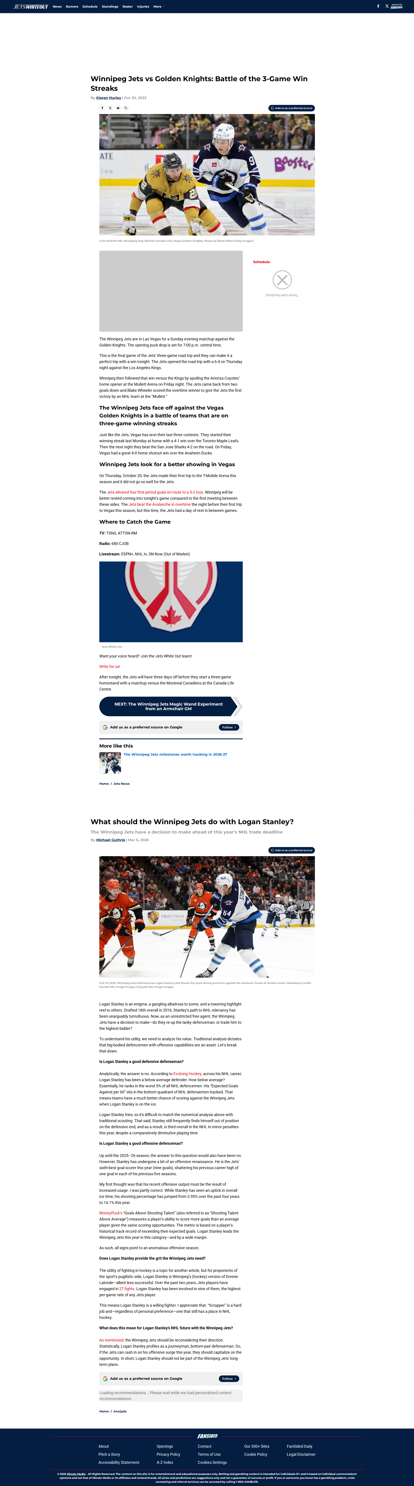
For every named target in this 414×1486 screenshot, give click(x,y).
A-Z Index (165, 1462)
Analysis (119, 1411)
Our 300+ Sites (256, 1446)
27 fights (126, 1288)
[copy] (126, 108)
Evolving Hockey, (187, 1073)
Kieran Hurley (108, 98)
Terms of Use (209, 1454)
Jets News (121, 784)
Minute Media (76, 1474)
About (103, 1446)
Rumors (72, 6)
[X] (387, 6)
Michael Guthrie (110, 840)
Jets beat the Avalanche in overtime (160, 504)
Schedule (90, 6)
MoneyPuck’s (111, 1213)
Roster (128, 6)
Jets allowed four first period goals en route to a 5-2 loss (155, 492)
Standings (110, 6)
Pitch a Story (109, 1454)
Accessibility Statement (118, 1462)
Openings (165, 1446)
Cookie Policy (255, 1454)
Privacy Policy (168, 1454)
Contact (204, 1446)
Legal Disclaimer (301, 1454)
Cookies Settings (212, 1462)
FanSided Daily (300, 1446)
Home (104, 784)
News (57, 6)
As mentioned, (111, 1340)
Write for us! (109, 666)
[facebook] (378, 6)
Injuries (143, 6)
